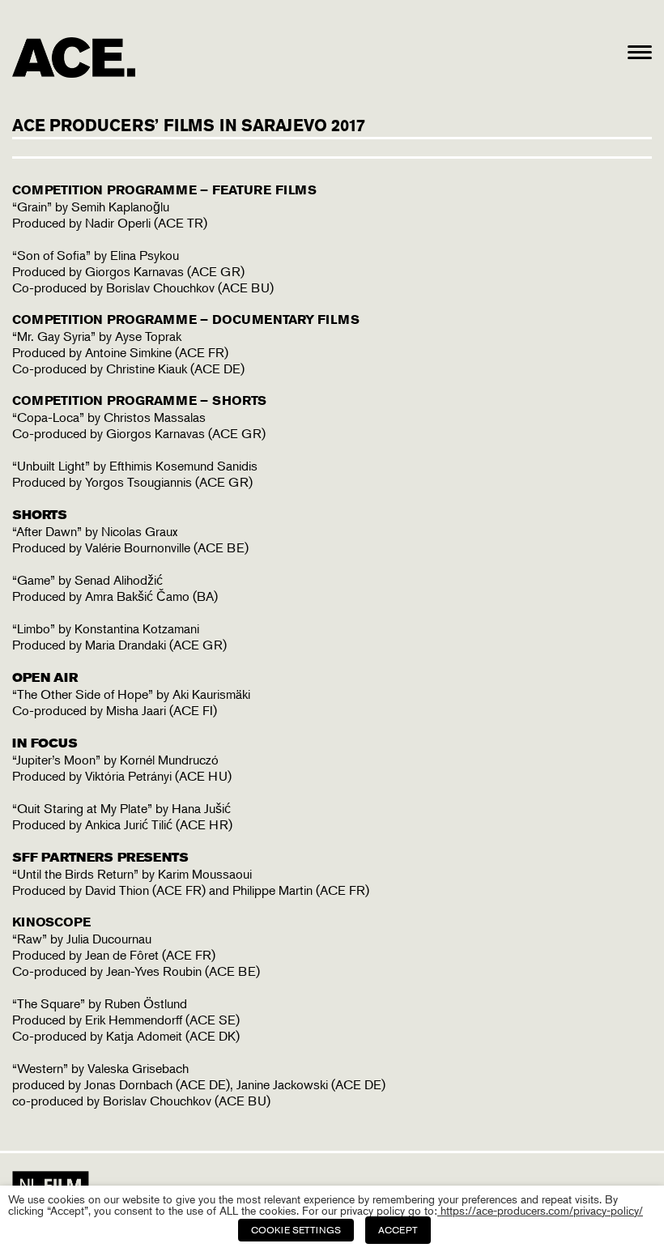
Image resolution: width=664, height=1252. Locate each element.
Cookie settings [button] (296, 1230)
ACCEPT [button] (398, 1230)
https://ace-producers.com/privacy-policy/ (540, 1210)
